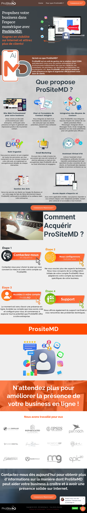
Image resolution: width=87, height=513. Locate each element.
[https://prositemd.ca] (8, 3)
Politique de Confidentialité (37, 509)
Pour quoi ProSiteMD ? (55, 3)
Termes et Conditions (52, 509)
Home (40, 3)
